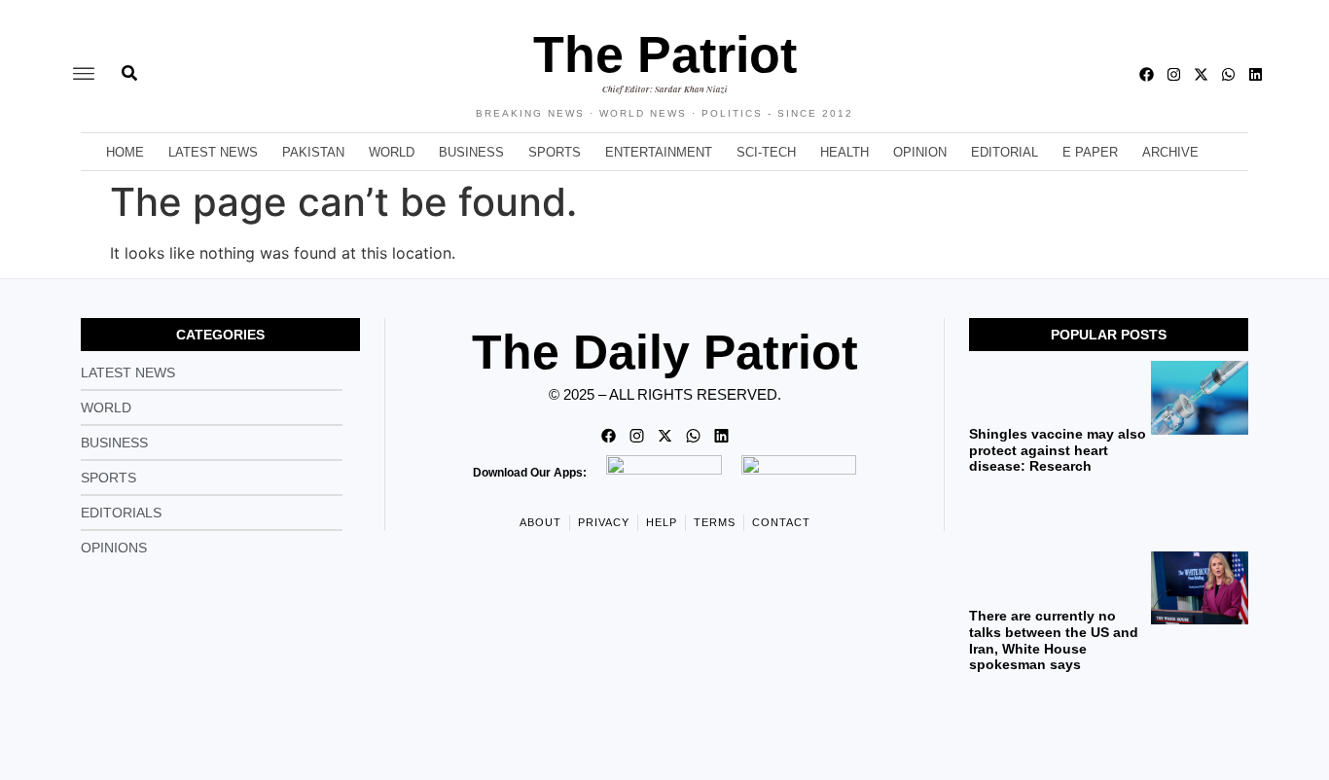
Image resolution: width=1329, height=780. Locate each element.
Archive (1170, 152)
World (391, 152)
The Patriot (665, 54)
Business (471, 152)
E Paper (1090, 152)
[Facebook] (1146, 74)
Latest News (213, 152)
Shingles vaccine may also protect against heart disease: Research (1057, 450)
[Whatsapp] (1228, 74)
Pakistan (313, 152)
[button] (83, 74)
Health (844, 152)
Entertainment (658, 152)
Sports (554, 152)
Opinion (920, 152)
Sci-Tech (766, 152)
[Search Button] (129, 63)
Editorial (1004, 152)
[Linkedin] (1255, 74)
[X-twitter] (1201, 74)
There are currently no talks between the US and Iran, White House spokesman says (1053, 640)
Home (125, 152)
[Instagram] (1174, 74)
